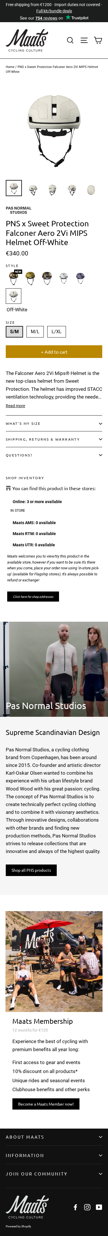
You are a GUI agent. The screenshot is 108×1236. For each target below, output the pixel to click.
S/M (14, 331)
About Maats (25, 1137)
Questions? (19, 455)
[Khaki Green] (30, 278)
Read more (15, 405)
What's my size (23, 423)
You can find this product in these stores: (54, 488)
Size (10, 322)
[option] (54, 128)
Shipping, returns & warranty (43, 439)
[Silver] (63, 278)
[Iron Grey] (80, 278)
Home (10, 67)
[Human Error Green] (46, 278)
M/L (35, 331)
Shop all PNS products (31, 870)
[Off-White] (13, 296)
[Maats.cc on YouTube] (99, 1207)
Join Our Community (37, 1173)
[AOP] (13, 278)
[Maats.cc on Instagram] (87, 1207)
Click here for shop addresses (33, 596)
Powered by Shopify (18, 1226)
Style (12, 265)
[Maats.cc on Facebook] (75, 1207)
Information (25, 1155)
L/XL (57, 331)
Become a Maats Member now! (46, 1103)
